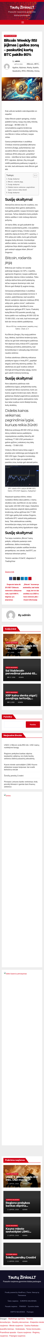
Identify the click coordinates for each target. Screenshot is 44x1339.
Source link (9, 572)
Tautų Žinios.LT (22, 7)
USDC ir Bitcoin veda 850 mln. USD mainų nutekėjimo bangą (21, 648)
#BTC (36, 64)
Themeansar (22, 1295)
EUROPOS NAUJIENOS (12, 1199)
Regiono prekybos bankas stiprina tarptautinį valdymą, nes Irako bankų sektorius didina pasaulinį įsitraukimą (19, 756)
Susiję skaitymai (13, 179)
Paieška (7, 717)
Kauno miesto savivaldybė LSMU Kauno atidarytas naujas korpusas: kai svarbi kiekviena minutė (20, 767)
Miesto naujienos (16, 1326)
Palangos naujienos (17, 1336)
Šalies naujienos (11, 1225)
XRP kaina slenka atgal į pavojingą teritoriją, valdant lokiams (21, 698)
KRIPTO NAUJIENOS (10, 35)
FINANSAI (22, 1306)
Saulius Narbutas (31, 1326)
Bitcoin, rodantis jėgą (15, 182)
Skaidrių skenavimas (20, 1322)
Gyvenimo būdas (11, 1254)
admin (17, 61)
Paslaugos (30, 1312)
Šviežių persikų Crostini (14, 776)
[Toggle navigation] (22, 22)
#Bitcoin (30, 64)
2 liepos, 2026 (13, 1184)
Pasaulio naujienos (11, 1306)
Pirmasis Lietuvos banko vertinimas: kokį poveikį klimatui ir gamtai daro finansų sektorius (20, 784)
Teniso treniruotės (33, 1329)
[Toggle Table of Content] (34, 175)
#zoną (36, 71)
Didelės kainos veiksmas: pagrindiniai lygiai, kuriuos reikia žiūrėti (21, 188)
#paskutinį (16, 71)
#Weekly (30, 71)
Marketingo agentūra (16, 1319)
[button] (41, 22)
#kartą (29, 68)
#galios (15, 68)
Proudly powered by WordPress (15, 1292)
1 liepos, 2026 (13, 1261)
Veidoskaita (20, 1329)
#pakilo (36, 68)
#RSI (24, 71)
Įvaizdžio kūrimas (7, 1329)
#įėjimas (22, 68)
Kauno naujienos (24, 1332)
